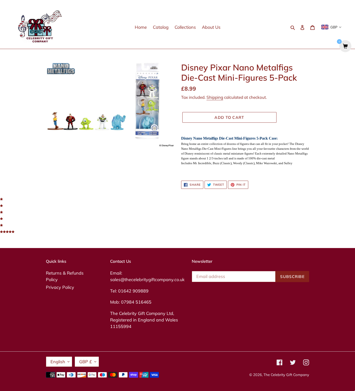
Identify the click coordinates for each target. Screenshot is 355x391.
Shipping (214, 97)
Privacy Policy (60, 287)
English (57, 361)
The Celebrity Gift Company (286, 374)
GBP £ (85, 361)
